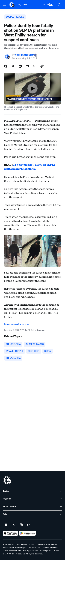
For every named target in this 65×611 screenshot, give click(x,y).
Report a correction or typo (16, 324)
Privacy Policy (8, 544)
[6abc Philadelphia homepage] (12, 4)
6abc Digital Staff (24, 55)
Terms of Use (34, 547)
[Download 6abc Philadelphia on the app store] (10, 533)
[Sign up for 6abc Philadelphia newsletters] (29, 525)
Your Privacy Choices (25, 544)
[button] (4, 4)
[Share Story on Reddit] (20, 66)
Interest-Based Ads (50, 547)
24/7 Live (22, 4)
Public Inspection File (12, 551)
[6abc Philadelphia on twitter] (13, 525)
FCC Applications (30, 551)
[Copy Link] (42, 66)
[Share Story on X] (13, 66)
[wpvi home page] (7, 480)
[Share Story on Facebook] (5, 66)
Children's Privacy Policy (47, 544)
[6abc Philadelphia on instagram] (21, 525)
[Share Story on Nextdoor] (27, 66)
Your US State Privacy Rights (15, 547)
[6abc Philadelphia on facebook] (6, 525)
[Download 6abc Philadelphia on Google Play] (27, 533)
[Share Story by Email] (34, 66)
